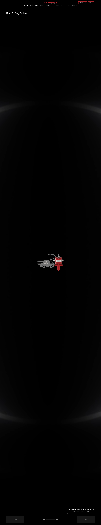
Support (68, 5)
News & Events (55, 5)
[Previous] (44, 519)
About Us (42, 5)
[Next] (56, 519)
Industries (48, 5)
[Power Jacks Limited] (50, 3)
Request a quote (83, 2)
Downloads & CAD (34, 5)
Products (26, 5)
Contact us (74, 5)
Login (90, 2)
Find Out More (70, 513)
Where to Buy (62, 5)
